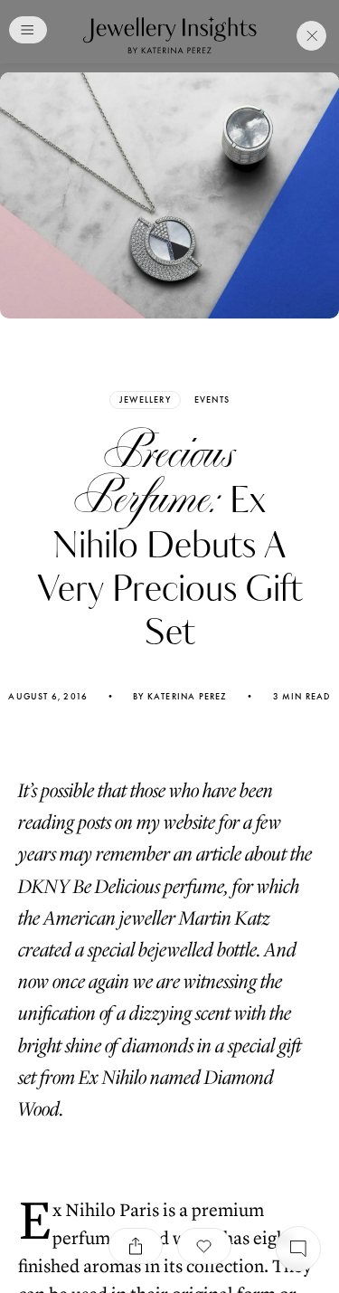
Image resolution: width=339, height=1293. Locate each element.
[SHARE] (135, 1246)
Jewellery (145, 399)
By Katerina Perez (180, 696)
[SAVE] (204, 1246)
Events (212, 400)
